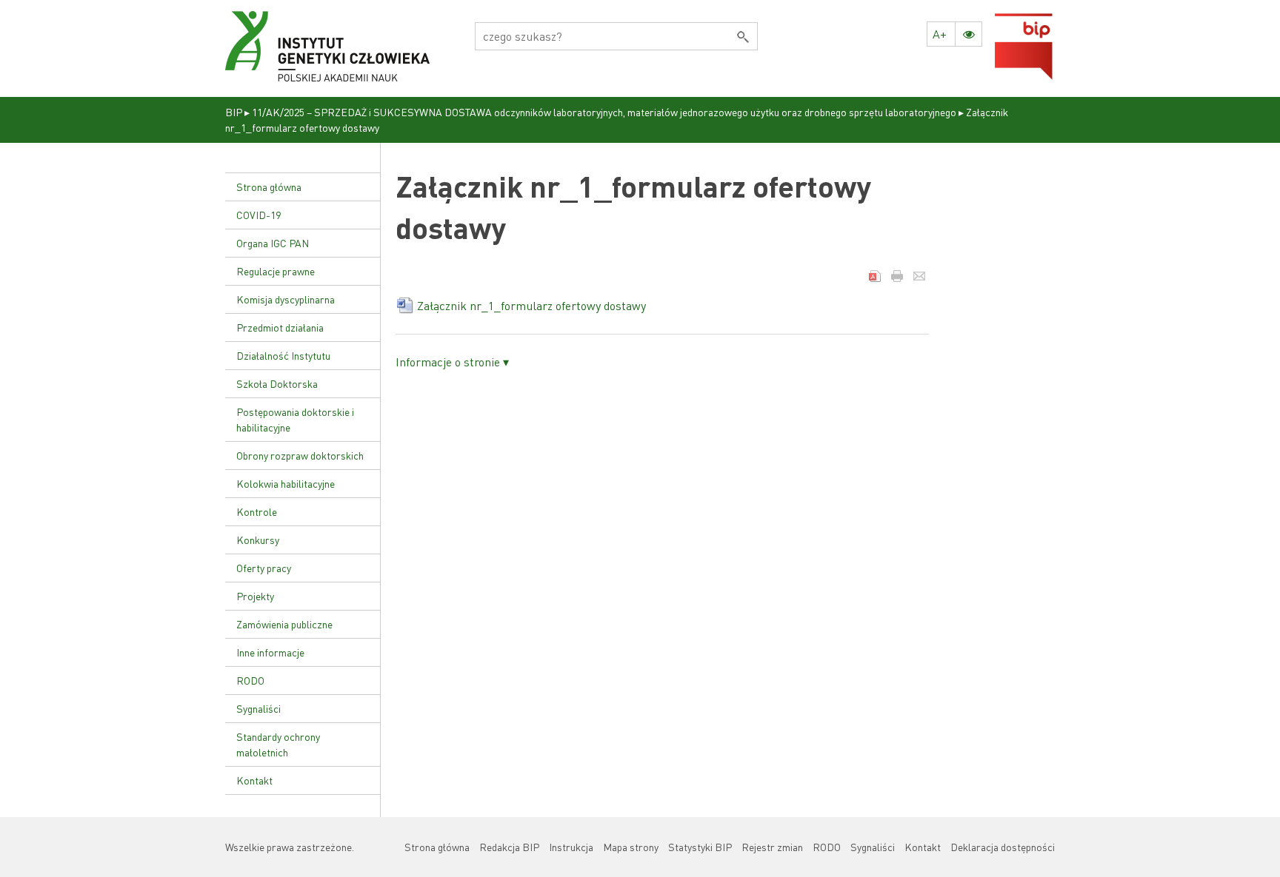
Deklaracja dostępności (1002, 846)
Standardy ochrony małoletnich (278, 744)
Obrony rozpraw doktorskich (300, 455)
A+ (940, 33)
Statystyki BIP (700, 846)
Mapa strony (631, 846)
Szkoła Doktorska (277, 383)
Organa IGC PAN (272, 242)
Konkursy (257, 539)
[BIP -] (327, 46)
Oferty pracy (263, 567)
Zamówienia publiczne (284, 624)
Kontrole (256, 511)
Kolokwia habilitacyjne (285, 483)
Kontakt (254, 780)
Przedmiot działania (280, 327)
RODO (250, 680)
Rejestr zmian (772, 846)
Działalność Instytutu (283, 355)
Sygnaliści (258, 708)
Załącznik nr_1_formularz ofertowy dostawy (531, 305)
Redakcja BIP (509, 846)
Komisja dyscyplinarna (285, 299)
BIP (233, 111)
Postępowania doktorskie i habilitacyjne (295, 419)
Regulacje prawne (275, 271)
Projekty (255, 595)
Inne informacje (270, 652)
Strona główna (268, 186)
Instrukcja (571, 846)
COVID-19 (258, 214)
